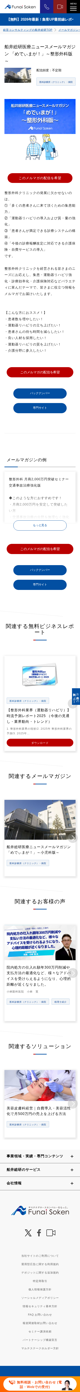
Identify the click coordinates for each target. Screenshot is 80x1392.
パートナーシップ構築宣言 (40, 1340)
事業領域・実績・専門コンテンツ (35, 1156)
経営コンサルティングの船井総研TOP (27, 29)
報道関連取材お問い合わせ (40, 1323)
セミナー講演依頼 (40, 1331)
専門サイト (40, 407)
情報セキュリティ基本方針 (40, 1306)
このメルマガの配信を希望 (40, 178)
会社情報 (14, 1183)
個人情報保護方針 (40, 1289)
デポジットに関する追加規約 (40, 1272)
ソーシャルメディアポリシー (40, 1297)
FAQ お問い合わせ (40, 1314)
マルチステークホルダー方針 (40, 1348)
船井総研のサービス (24, 1169)
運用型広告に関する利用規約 (40, 1264)
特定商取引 (40, 1281)
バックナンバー (40, 393)
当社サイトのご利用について (40, 1255)
